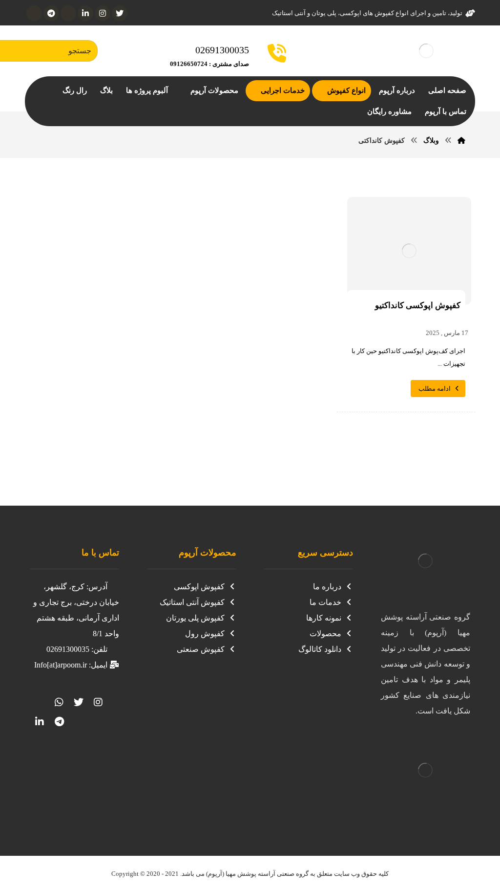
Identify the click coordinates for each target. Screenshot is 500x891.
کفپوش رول (205, 633)
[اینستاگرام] (102, 13)
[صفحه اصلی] (461, 140)
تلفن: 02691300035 (76, 649)
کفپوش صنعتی (201, 649)
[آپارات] (68, 13)
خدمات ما (325, 602)
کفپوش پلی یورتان (195, 618)
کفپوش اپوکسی (199, 586)
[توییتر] (78, 702)
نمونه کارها (323, 618)
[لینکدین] (85, 13)
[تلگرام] (51, 13)
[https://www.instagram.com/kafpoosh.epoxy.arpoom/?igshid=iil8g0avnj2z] (98, 702)
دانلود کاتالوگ (319, 649)
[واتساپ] (34, 13)
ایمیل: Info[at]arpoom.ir (70, 665)
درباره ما (327, 586)
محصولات (325, 633)
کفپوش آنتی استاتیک (192, 602)
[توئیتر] (119, 13)
